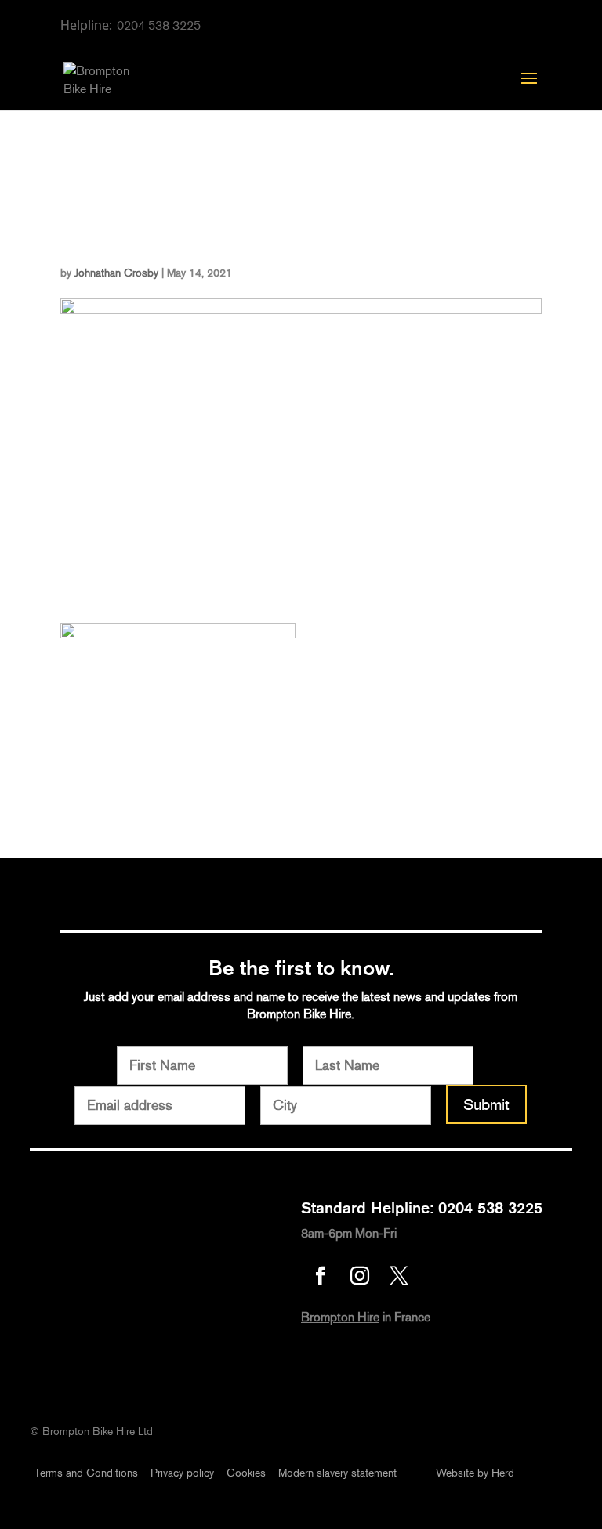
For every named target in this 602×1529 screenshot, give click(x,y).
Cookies (246, 1473)
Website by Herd (475, 1473)
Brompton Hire (340, 1317)
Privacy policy (182, 1473)
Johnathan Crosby (116, 273)
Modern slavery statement (337, 1473)
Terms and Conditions (86, 1473)
